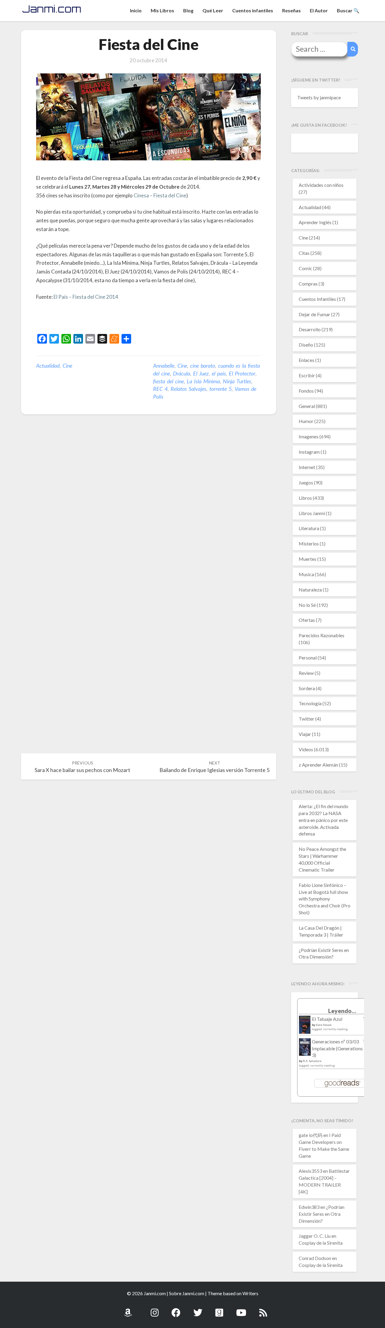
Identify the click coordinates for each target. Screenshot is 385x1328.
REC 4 (160, 388)
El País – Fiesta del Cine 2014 (86, 297)
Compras (308, 283)
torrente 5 (220, 388)
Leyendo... (342, 1010)
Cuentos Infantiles (317, 299)
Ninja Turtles (237, 381)
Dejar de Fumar (314, 314)
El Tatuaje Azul (327, 1019)
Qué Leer (212, 10)
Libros (305, 498)
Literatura (309, 528)
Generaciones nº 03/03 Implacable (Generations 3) (337, 1048)
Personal (308, 657)
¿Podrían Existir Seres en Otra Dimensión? (321, 1214)
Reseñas (291, 10)
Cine (67, 365)
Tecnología (310, 703)
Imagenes (309, 436)
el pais (219, 373)
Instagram (309, 452)
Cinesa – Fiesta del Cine (160, 195)
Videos (306, 749)
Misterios (309, 543)
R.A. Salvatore (312, 1061)
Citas (304, 253)
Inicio (136, 10)
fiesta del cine (168, 381)
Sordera (307, 688)
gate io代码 (310, 1135)
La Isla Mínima (203, 381)
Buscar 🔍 (348, 10)
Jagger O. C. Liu (315, 1236)
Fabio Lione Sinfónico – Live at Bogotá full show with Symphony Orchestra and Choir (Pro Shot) (324, 898)
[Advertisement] (106, 318)
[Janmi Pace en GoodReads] (219, 1309)
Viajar (305, 734)
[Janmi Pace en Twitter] (197, 1309)
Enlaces (306, 360)
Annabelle (163, 365)
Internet (307, 467)
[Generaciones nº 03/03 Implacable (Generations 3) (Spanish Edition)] (305, 1049)
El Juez (201, 373)
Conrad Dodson (315, 1258)
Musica (306, 574)
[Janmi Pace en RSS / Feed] (263, 1309)
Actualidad (48, 365)
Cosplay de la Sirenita (321, 1243)
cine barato (202, 365)
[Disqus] (148, 512)
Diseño (306, 344)
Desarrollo (310, 329)
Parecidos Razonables (321, 635)
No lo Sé (307, 605)
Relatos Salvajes (188, 388)
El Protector (242, 373)
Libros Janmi (312, 513)
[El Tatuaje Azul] (305, 1027)
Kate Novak (324, 1025)
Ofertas (307, 620)
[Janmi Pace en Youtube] (241, 1309)
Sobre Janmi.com (186, 1293)
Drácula (181, 373)
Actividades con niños (321, 185)
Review (306, 673)
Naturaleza (310, 589)
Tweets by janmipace (319, 97)
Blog (188, 10)
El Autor (319, 10)
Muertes (307, 559)
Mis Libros (162, 10)
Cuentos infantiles (252, 10)
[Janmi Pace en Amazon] (128, 1309)
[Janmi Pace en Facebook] (175, 1309)
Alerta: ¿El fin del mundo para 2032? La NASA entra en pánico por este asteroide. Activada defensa (323, 819)
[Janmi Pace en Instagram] (155, 1309)
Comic (305, 268)
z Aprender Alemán (318, 764)
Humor (306, 421)
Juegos (306, 482)
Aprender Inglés (315, 222)
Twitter (306, 718)
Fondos (306, 391)
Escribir (307, 375)
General (307, 406)
